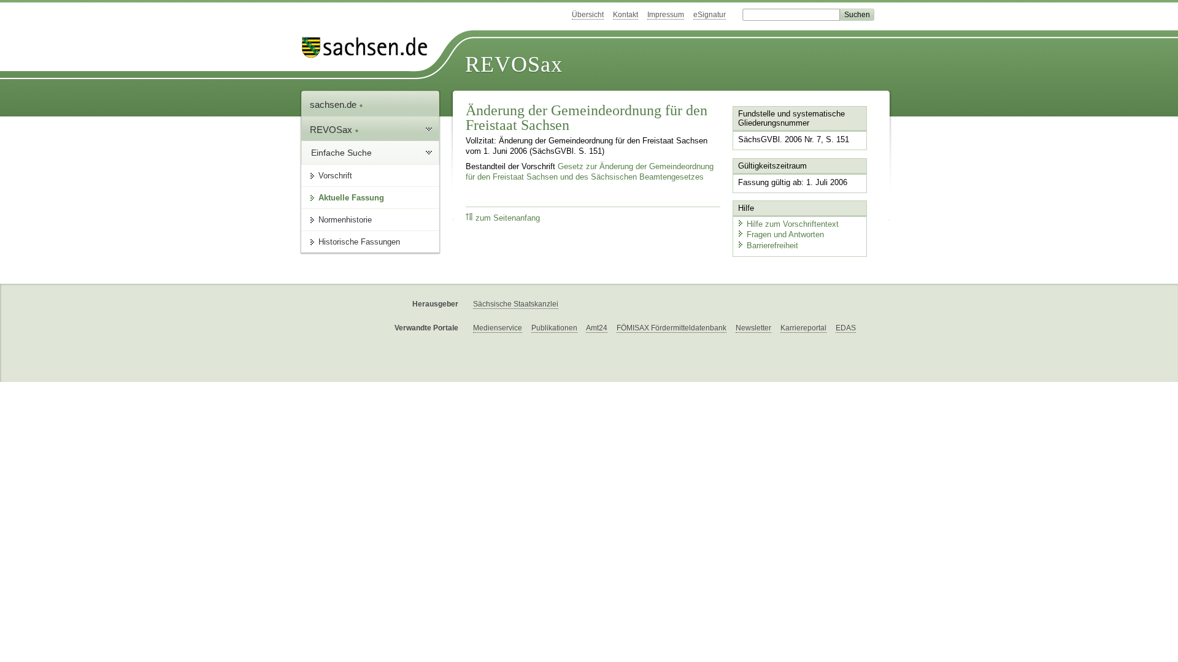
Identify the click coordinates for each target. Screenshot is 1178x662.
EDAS (846, 328)
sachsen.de (334, 104)
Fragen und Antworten (785, 234)
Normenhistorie (345, 219)
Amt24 (596, 328)
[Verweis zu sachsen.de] (369, 47)
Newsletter (753, 328)
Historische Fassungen (359, 241)
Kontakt (625, 14)
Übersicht (588, 14)
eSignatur (709, 14)
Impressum (665, 14)
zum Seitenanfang (507, 218)
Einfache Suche (341, 153)
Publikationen (554, 328)
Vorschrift (335, 175)
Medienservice (497, 328)
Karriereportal (803, 328)
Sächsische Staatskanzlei (515, 304)
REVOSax (514, 64)
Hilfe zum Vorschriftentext (793, 224)
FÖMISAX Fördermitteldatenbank (671, 328)
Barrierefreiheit (772, 245)
